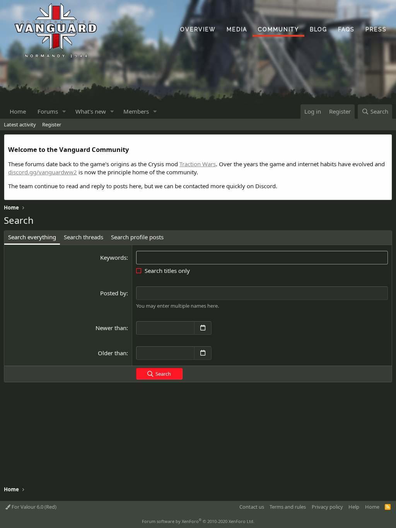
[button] (64, 111)
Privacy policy (327, 506)
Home (18, 111)
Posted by (113, 293)
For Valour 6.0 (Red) (33, 506)
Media (237, 29)
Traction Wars (197, 164)
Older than (112, 353)
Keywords (113, 257)
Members (136, 111)
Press (376, 29)
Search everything (32, 237)
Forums (48, 111)
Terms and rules (288, 506)
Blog (318, 29)
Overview (198, 29)
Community (278, 29)
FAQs (346, 29)
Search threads (83, 237)
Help (353, 506)
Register (51, 124)
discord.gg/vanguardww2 (42, 172)
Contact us (251, 506)
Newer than (111, 328)
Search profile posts (137, 237)
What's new (90, 111)
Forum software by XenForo (198, 521)
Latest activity (20, 124)
